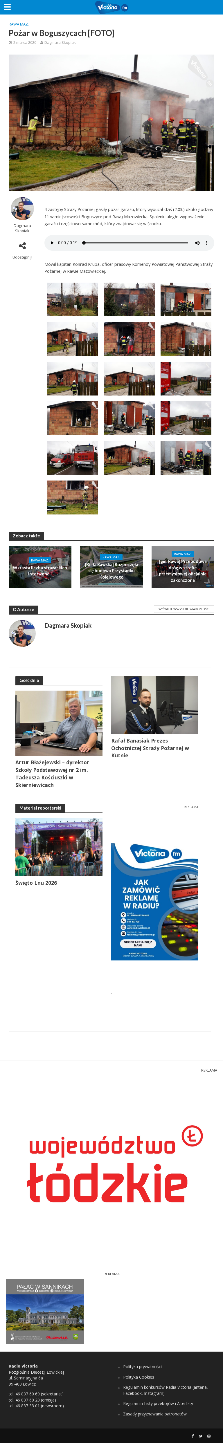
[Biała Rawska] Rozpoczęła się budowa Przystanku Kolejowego (111, 570)
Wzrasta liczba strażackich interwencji (40, 570)
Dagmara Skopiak (60, 42)
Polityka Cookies (138, 1377)
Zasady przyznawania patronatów (155, 1414)
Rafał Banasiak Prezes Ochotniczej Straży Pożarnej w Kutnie (150, 748)
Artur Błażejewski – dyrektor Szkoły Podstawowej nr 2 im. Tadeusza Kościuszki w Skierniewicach (52, 773)
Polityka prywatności (142, 1366)
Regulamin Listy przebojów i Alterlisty (158, 1403)
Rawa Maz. (19, 24)
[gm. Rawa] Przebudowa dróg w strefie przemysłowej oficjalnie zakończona (183, 570)
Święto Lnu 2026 (36, 882)
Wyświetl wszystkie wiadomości (184, 609)
